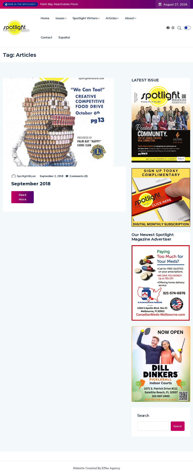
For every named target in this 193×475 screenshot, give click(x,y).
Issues (60, 18)
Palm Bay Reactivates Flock (59, 4)
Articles (111, 18)
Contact (46, 37)
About (129, 18)
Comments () (78, 176)
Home (45, 18)
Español (64, 37)
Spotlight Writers (85, 18)
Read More (22, 197)
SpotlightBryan (26, 176)
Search (143, 415)
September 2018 (31, 183)
